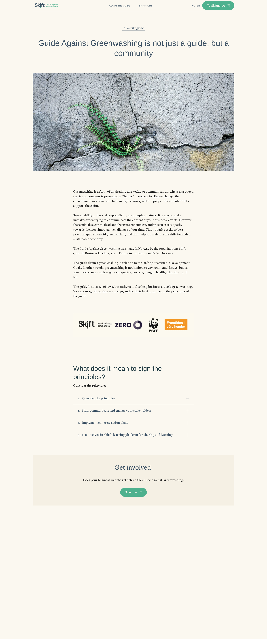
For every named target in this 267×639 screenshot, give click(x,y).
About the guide (119, 5)
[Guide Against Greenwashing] (47, 5)
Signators (146, 5)
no (193, 5)
